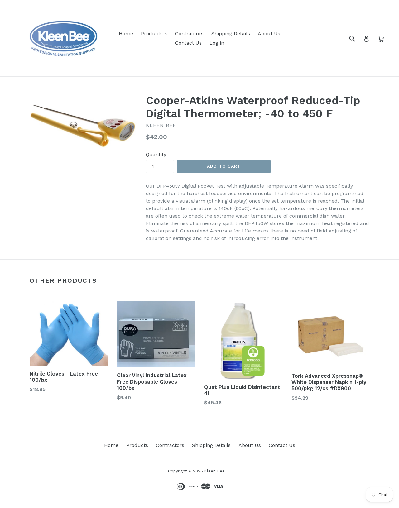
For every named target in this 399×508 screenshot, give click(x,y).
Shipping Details (230, 33)
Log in (216, 43)
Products (152, 33)
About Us (269, 33)
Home (126, 33)
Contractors (189, 33)
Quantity (156, 154)
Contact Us (188, 43)
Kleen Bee (214, 471)
